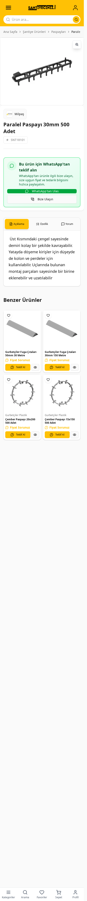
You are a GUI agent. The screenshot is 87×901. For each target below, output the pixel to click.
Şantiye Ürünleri (34, 32)
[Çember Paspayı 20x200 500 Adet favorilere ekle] (8, 379)
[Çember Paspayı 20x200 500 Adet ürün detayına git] (22, 393)
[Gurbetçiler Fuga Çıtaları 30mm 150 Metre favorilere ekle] (48, 315)
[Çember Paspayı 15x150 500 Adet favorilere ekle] (48, 379)
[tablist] (42, 224)
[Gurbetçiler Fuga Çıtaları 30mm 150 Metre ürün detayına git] (62, 329)
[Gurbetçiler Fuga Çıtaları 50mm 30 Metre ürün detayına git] (22, 329)
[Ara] (76, 19)
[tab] (17, 224)
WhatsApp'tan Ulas (45, 191)
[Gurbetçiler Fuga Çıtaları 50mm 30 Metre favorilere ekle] (8, 315)
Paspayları (58, 32)
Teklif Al (20, 367)
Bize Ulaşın (45, 199)
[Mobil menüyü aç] (8, 8)
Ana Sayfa (10, 32)
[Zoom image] (77, 44)
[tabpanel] (42, 258)
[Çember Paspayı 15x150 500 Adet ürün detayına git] (62, 393)
